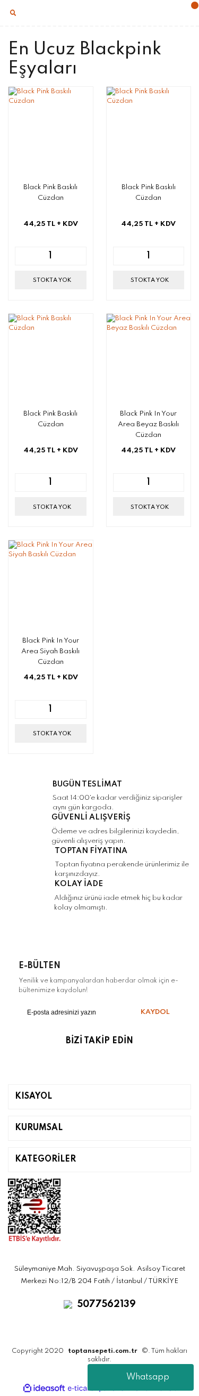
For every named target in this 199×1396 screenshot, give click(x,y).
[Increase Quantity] (78, 256)
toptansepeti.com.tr (102, 1351)
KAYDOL (155, 1012)
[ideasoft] (44, 1388)
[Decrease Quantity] (23, 256)
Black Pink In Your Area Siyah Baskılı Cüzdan (50, 651)
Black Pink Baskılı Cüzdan (50, 192)
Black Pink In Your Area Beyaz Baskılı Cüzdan (148, 424)
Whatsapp (147, 1377)
